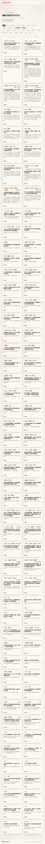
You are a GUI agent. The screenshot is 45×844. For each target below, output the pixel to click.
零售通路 (11, 32)
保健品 (26, 32)
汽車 (33, 32)
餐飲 (6, 32)
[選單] (41, 2)
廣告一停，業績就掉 (11, 25)
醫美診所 (21, 32)
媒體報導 (23, 27)
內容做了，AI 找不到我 (31, 25)
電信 (30, 32)
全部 (4, 25)
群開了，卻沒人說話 (21, 25)
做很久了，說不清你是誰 (8, 27)
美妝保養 (16, 32)
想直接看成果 (18, 27)
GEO (19, 30)
